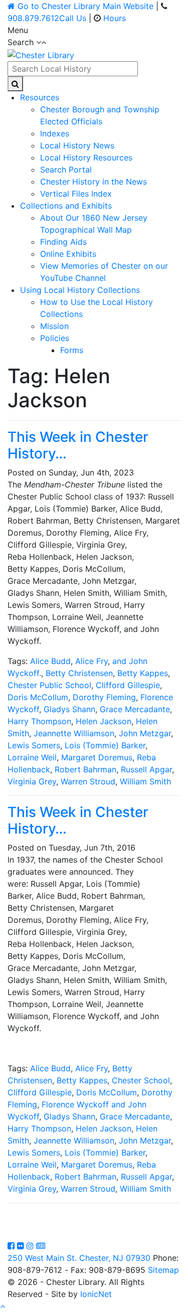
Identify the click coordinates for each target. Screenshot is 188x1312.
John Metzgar (145, 733)
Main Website (85, 6)
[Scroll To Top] (2, 1306)
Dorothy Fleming (104, 697)
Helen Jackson (103, 721)
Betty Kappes (142, 673)
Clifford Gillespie (128, 685)
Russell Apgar (146, 769)
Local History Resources (86, 157)
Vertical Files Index (76, 194)
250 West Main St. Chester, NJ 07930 (79, 1258)
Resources (39, 97)
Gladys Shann (69, 709)
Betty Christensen (79, 673)
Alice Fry (91, 661)
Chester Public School (49, 685)
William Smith (145, 781)
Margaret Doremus (96, 757)
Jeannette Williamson (74, 733)
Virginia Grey (32, 781)
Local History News (77, 145)
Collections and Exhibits (66, 206)
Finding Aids (63, 242)
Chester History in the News (93, 182)
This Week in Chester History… (78, 445)
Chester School (141, 1080)
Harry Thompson (39, 721)
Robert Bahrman (85, 769)
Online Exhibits (68, 254)
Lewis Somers (34, 745)
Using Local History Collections (80, 290)
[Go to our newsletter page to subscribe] (40, 1246)
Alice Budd (50, 661)
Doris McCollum (38, 697)
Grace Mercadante (135, 709)
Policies (54, 338)
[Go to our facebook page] (12, 1246)
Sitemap (163, 1270)
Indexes (54, 133)
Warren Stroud (88, 781)
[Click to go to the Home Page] (41, 54)
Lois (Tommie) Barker (105, 745)
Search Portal (66, 170)
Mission (54, 326)
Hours (114, 18)
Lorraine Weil (32, 757)
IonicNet (96, 1294)
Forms (71, 350)
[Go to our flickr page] (22, 1246)
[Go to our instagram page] (31, 1246)
